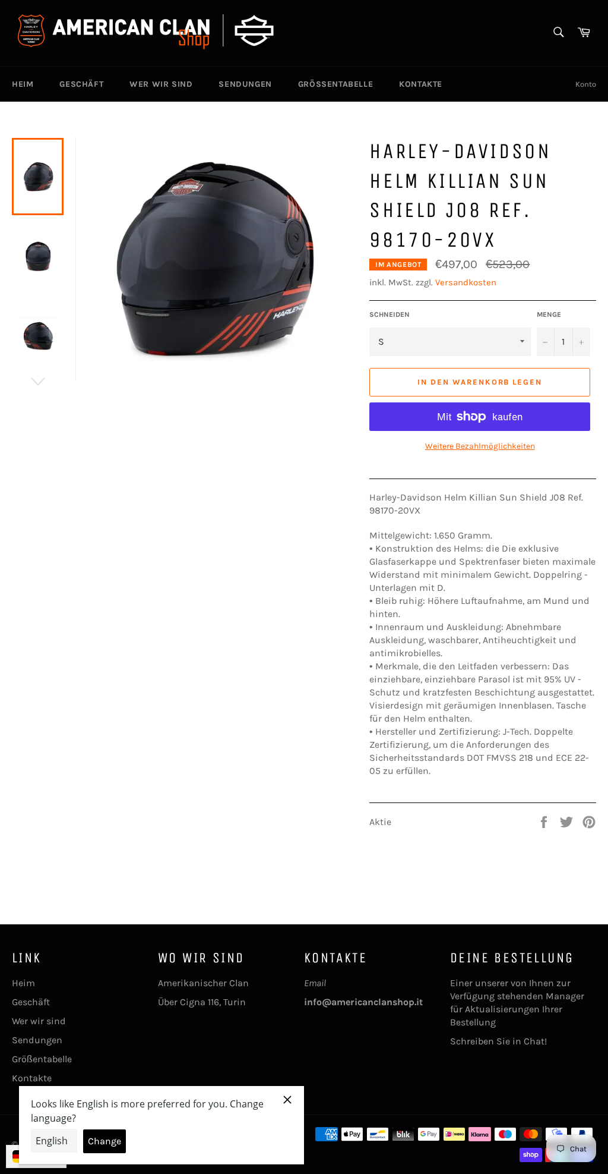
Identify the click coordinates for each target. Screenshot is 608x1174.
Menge (549, 314)
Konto (585, 84)
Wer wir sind (160, 84)
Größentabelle (335, 84)
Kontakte (420, 84)
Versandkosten (465, 282)
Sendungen (244, 84)
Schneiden (389, 314)
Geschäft (81, 84)
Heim (22, 84)
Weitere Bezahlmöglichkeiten (480, 446)
